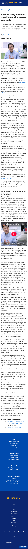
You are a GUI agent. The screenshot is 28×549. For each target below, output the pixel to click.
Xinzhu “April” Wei (6, 178)
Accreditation (14, 511)
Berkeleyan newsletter (14, 467)
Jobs (14, 507)
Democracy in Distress (14, 459)
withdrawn (4, 93)
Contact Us (14, 515)
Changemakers (14, 455)
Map (14, 520)
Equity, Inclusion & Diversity (14, 480)
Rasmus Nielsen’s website (14, 427)
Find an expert (14, 443)
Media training (14, 445)
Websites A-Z (14, 516)
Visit (14, 504)
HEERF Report (14, 513)
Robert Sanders (8, 35)
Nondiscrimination (14, 524)
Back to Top (23, 546)
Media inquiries (14, 469)
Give (14, 509)
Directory (14, 518)
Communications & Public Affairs (14, 482)
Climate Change (14, 457)
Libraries (14, 478)
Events (14, 506)
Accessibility (14, 522)
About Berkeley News (14, 441)
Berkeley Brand (14, 483)
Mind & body (4, 10)
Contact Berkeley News (14, 447)
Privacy (14, 525)
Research (11, 10)
